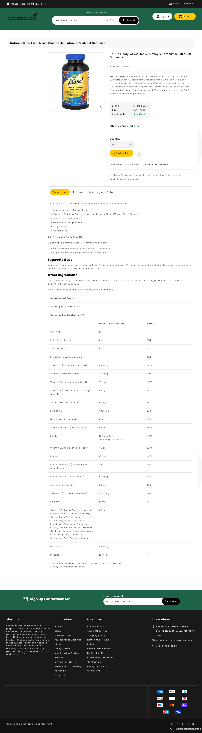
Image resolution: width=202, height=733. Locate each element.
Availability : (119, 114)
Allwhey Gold (63, 635)
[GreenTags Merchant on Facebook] (177, 724)
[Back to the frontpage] (191, 42)
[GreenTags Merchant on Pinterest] (182, 724)
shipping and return (102, 192)
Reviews (78, 192)
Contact (60, 675)
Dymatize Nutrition (66, 661)
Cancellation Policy (99, 648)
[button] (139, 153)
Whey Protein (63, 648)
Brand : (116, 106)
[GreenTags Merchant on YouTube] (193, 724)
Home (58, 626)
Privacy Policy (95, 626)
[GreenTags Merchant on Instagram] (188, 724)
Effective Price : (119, 127)
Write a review (120, 66)
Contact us (94, 661)
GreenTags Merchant (39, 723)
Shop (58, 630)
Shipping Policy (96, 635)
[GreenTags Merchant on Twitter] (171, 724)
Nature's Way (140, 105)
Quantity (115, 139)
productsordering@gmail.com (174, 640)
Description (60, 192)
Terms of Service (97, 630)
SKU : (115, 110)
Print (165, 164)
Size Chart (150, 164)
